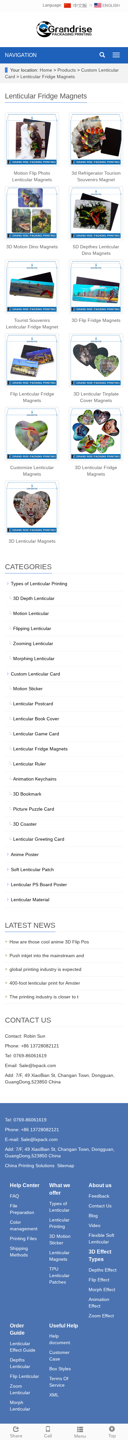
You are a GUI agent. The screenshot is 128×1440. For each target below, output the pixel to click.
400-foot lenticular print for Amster (45, 983)
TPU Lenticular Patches (59, 1275)
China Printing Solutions (29, 1165)
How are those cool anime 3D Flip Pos (49, 941)
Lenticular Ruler (29, 763)
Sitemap (65, 1165)
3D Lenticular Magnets (32, 541)
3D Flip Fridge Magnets (96, 320)
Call (48, 1435)
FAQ (14, 1196)
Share (16, 1435)
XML (54, 1394)
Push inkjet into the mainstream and (47, 955)
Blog (93, 1215)
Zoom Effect (101, 1315)
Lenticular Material (30, 899)
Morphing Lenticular (33, 658)
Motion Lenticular (31, 613)
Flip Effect (99, 1279)
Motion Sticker (28, 688)
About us (100, 1185)
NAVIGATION (21, 55)
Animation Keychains (34, 778)
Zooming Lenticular (33, 643)
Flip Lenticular (24, 1376)
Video (94, 1225)
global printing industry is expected (45, 969)
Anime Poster (25, 854)
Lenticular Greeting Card (38, 839)
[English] (107, 5)
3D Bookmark (27, 794)
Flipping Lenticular (32, 628)
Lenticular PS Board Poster (39, 884)
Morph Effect (102, 1289)
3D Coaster (25, 824)
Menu (80, 1436)
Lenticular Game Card (36, 733)
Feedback (99, 1196)
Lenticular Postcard (33, 703)
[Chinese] (76, 5)
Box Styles (60, 1368)
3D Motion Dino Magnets (32, 246)
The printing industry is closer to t (44, 996)
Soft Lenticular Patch (32, 869)
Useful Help (63, 1325)
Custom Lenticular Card (35, 673)
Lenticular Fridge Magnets (47, 76)
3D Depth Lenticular (33, 598)
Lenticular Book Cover (36, 718)
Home (46, 70)
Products (67, 70)
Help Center (24, 1185)
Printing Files (23, 1238)
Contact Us (100, 1205)
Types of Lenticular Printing (39, 583)
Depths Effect (103, 1270)
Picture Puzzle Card (33, 809)
